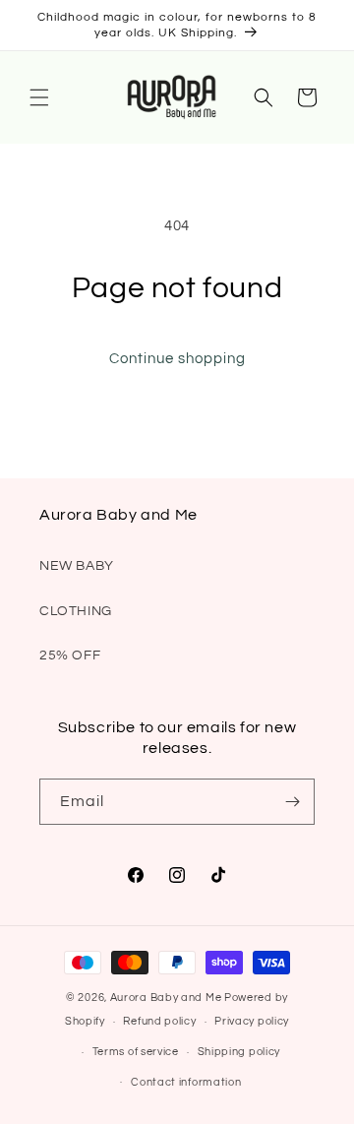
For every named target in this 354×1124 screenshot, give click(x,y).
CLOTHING (75, 611)
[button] (39, 97)
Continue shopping (177, 358)
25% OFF (69, 655)
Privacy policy (251, 1021)
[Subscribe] (292, 802)
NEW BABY (76, 566)
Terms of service (135, 1051)
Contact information (186, 1082)
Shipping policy (239, 1051)
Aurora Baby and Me (166, 997)
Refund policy (159, 1021)
